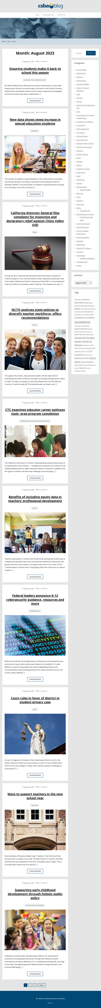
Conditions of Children (34, 905)
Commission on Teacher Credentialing (34, 421)
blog (37, 15)
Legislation (79, 354)
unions (79, 266)
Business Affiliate (82, 84)
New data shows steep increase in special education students (35, 121)
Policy (78, 197)
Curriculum (80, 133)
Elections (79, 151)
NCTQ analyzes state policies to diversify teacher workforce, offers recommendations (35, 314)
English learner (82, 154)
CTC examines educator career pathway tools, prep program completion (35, 412)
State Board (80, 245)
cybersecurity (34, 611)
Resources (80, 204)
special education (87, 362)
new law (79, 193)
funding (78, 341)
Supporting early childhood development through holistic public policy (35, 894)
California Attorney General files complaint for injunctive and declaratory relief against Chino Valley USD (35, 219)
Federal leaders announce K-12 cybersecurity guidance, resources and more (35, 599)
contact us (61, 15)
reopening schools (81, 358)
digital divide (85, 326)
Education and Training (85, 143)
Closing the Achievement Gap (35, 80)
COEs (78, 112)
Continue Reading (36, 101)
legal (35, 232)
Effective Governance (84, 147)
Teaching (88, 368)
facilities (79, 162)
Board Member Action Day (86, 306)
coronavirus (82, 322)
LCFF (90, 351)
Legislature (80, 180)
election (76, 332)
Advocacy (79, 77)
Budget (77, 308)
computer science (88, 314)
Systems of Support (83, 248)
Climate (79, 102)
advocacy (86, 299)
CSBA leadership (82, 129)
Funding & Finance (83, 169)
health (92, 345)
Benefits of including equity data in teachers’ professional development (35, 499)
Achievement (81, 73)
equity (34, 325)
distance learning (80, 329)
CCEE (78, 94)
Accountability (81, 70)
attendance (79, 302)
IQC (83, 351)
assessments (81, 81)
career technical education (88, 309)
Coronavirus (81, 125)
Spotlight (79, 241)
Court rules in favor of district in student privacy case (35, 700)
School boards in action (85, 214)
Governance (80, 172)
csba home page (48, 15)
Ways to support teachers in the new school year (35, 796)
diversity (89, 329)
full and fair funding (84, 337)
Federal (79, 165)
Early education (82, 140)
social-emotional (82, 227)
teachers (82, 368)
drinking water (82, 136)
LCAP (86, 351)
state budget (86, 365)
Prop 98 (90, 355)
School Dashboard (83, 224)
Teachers (34, 805)
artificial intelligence (87, 258)
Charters (79, 98)
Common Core (78, 314)
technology (77, 371)
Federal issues (90, 334)
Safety (78, 208)
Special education (82, 237)
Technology (80, 256)
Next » (42, 985)
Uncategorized (81, 262)
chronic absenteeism (85, 312)
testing (83, 371)
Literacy (79, 183)
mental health (81, 187)
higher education (79, 348)
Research (34, 131)
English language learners (85, 331)
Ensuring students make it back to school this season (35, 70)
